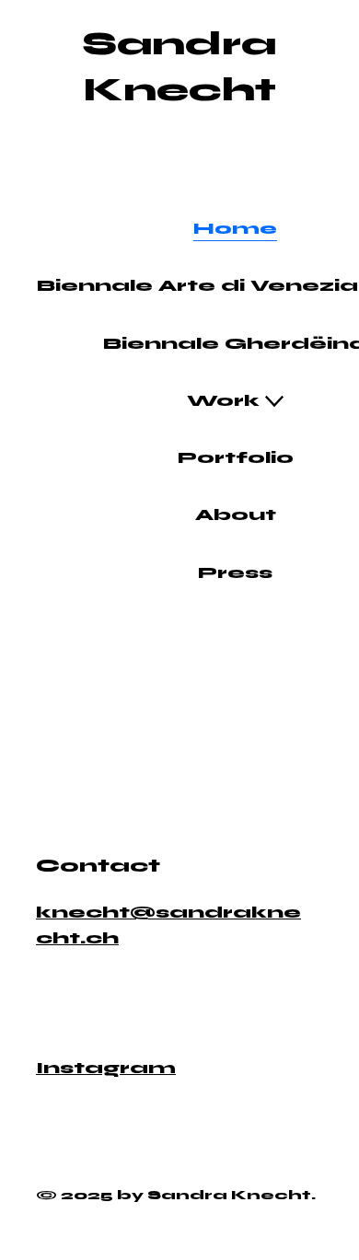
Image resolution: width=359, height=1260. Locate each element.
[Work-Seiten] (274, 401)
